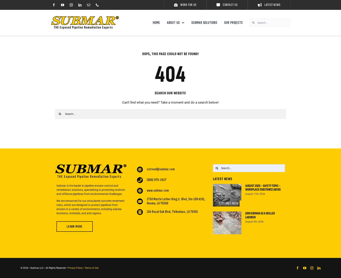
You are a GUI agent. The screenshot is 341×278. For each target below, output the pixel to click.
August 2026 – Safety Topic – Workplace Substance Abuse (263, 188)
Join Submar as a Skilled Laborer (260, 215)
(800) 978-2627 (157, 180)
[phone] (97, 5)
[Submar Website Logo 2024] (85, 17)
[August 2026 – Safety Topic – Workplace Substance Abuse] (227, 195)
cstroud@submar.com (161, 169)
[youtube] (62, 5)
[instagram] (71, 5)
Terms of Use (91, 268)
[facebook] (54, 5)
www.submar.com (158, 190)
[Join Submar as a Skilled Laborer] (227, 222)
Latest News (222, 179)
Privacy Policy (75, 268)
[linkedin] (80, 5)
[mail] (88, 5)
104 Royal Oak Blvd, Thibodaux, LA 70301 (172, 211)
